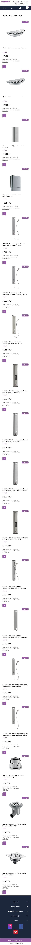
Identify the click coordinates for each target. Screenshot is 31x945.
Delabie (4, 52)
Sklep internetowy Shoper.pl (15, 943)
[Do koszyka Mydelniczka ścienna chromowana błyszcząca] (4, 66)
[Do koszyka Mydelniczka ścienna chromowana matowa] (4, 115)
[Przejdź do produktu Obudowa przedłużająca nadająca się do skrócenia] (15, 130)
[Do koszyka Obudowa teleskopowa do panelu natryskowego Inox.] (4, 213)
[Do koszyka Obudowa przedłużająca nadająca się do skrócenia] (4, 164)
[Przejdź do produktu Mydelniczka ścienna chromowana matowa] (15, 81)
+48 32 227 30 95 (20, 4)
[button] (4, 7)
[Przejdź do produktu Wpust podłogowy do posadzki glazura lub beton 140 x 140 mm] (15, 858)
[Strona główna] (5, 2)
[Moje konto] (20, 7)
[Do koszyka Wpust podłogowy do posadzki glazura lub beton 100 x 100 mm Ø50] (4, 843)
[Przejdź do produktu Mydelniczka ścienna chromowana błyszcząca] (15, 32)
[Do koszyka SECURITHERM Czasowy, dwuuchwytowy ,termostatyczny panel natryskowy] (4, 262)
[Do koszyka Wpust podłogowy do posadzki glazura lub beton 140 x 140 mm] (4, 892)
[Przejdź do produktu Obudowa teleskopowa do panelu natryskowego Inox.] (15, 179)
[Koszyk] (27, 8)
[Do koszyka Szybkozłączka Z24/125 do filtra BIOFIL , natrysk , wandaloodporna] (4, 794)
